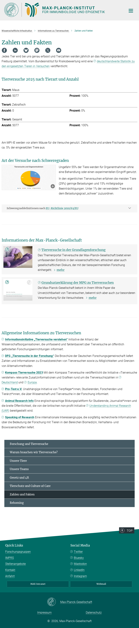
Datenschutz (94, 612)
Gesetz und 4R (19, 477)
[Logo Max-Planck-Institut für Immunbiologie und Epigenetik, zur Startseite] (63, 10)
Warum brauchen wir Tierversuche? (34, 452)
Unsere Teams (19, 469)
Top (129, 530)
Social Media (80, 545)
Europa (32, 382)
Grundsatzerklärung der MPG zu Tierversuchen (77, 283)
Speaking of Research (19, 417)
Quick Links (14, 545)
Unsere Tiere (18, 460)
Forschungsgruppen (18, 551)
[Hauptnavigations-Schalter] (130, 10)
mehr (60, 270)
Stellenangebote (15, 564)
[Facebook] (4, 50)
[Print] (58, 50)
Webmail (101, 584)
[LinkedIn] (15, 50)
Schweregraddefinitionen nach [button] (42, 208)
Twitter (78, 551)
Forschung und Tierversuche (29, 444)
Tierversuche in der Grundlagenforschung (73, 250)
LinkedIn (79, 570)
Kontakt (10, 570)
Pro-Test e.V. (13, 389)
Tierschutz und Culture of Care (30, 486)
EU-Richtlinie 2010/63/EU (62, 208)
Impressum (44, 612)
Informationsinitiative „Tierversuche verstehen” (36, 339)
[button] (52, 186)
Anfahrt (10, 576)
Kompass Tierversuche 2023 (24, 372)
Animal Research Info (19, 401)
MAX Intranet (37, 584)
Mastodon (80, 564)
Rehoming (17, 503)
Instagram (80, 576)
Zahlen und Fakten (22, 494)
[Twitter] (47, 50)
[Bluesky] (26, 50)
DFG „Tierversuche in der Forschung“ (29, 356)
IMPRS (9, 558)
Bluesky (79, 558)
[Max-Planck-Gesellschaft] (53, 602)
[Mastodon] (37, 50)
